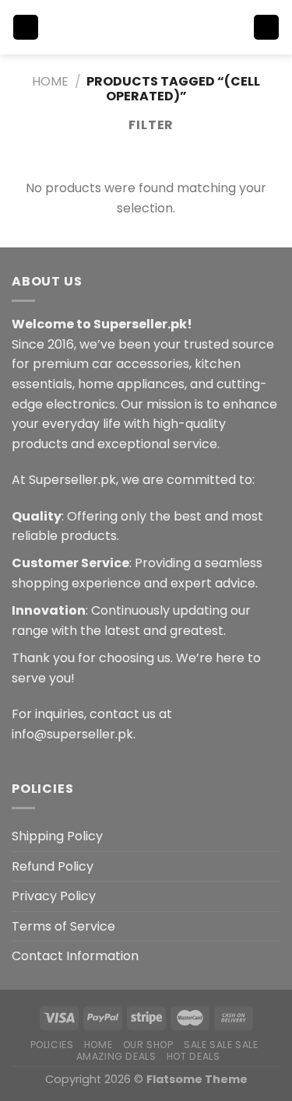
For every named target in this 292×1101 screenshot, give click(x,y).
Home (50, 81)
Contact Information (75, 956)
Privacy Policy (54, 896)
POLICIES (52, 1044)
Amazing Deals (116, 1056)
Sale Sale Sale (221, 1044)
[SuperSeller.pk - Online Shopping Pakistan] (146, 27)
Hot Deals (193, 1056)
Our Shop (148, 1044)
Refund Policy (52, 866)
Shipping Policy (57, 836)
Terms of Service (63, 926)
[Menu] (25, 27)
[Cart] (266, 27)
